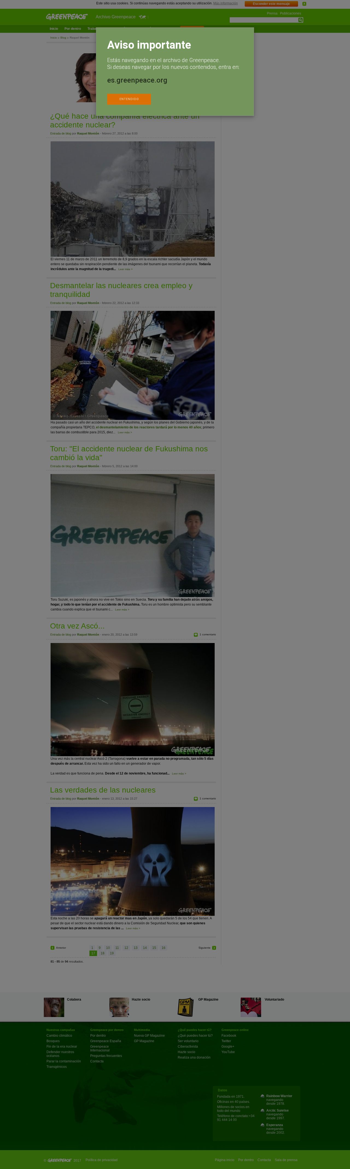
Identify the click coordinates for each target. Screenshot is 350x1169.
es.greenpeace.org (137, 80)
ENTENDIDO (129, 99)
